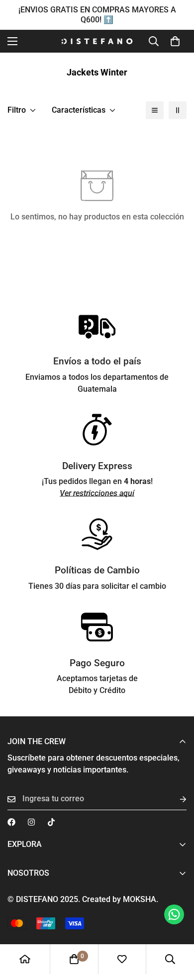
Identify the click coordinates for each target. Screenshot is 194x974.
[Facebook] (11, 822)
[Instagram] (31, 822)
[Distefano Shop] (97, 41)
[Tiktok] (51, 822)
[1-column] (155, 110)
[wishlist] (122, 959)
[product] (25, 959)
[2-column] (178, 110)
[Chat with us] (174, 914)
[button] (175, 41)
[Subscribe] (175, 799)
